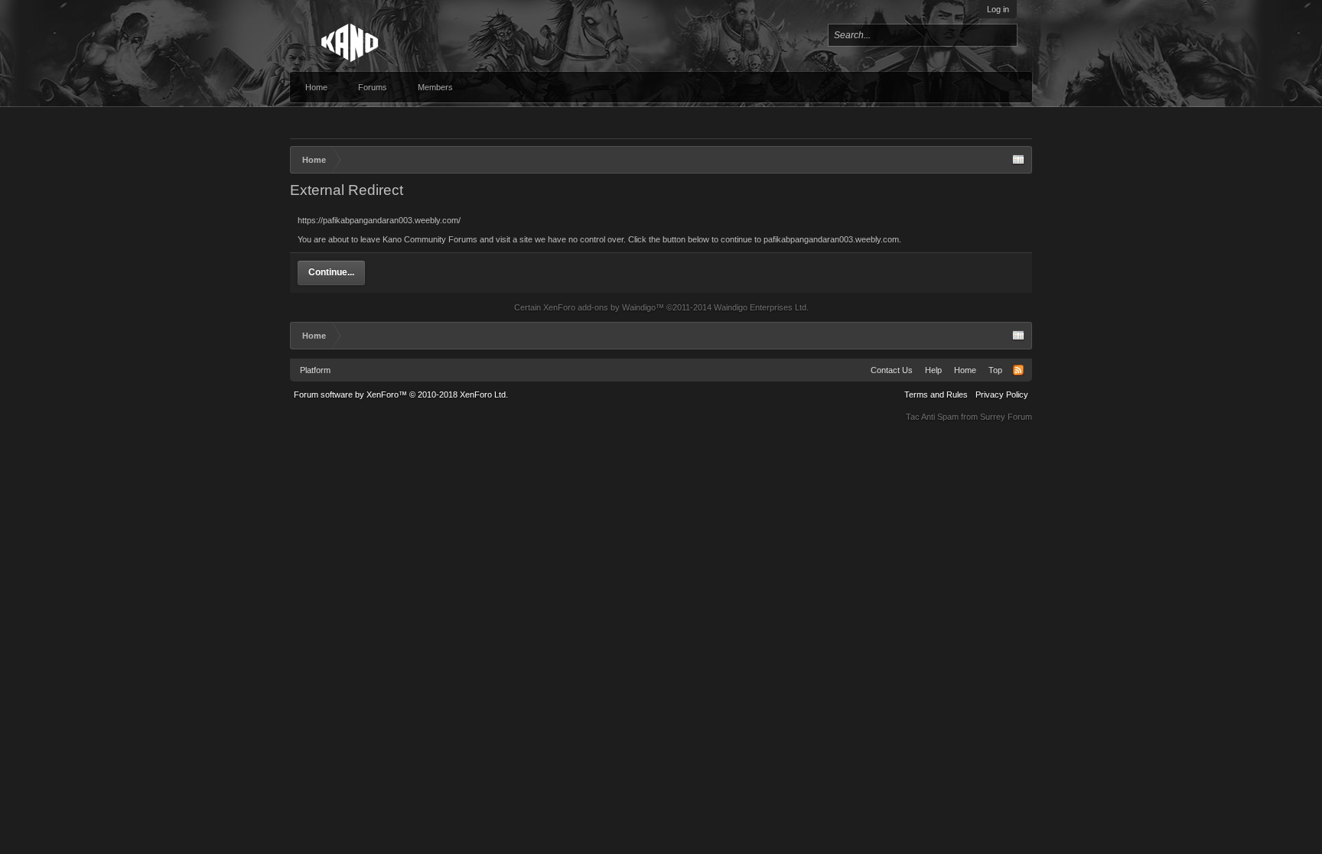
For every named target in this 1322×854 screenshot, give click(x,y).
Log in (998, 9)
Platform (315, 370)
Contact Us (892, 370)
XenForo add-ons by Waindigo (599, 307)
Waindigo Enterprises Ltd (760, 307)
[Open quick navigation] (1018, 160)
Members (435, 87)
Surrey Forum (1006, 416)
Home (316, 87)
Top (995, 370)
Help (933, 370)
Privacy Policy (1001, 394)
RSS (1018, 370)
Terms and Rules (936, 394)
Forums (372, 87)
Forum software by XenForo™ (401, 394)
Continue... (331, 272)
